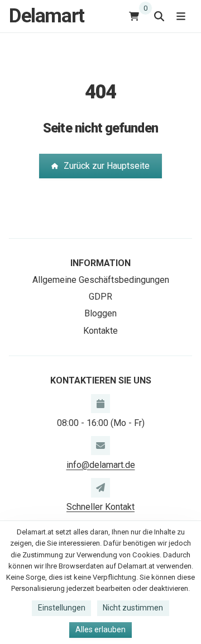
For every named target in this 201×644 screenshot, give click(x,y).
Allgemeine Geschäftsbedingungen (100, 279)
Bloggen (100, 313)
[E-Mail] (100, 445)
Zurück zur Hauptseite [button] (107, 165)
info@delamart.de (100, 465)
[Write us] (100, 487)
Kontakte (100, 330)
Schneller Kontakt (100, 506)
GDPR (100, 296)
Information (100, 263)
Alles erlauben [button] (100, 629)
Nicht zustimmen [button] (133, 607)
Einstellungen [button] (61, 607)
